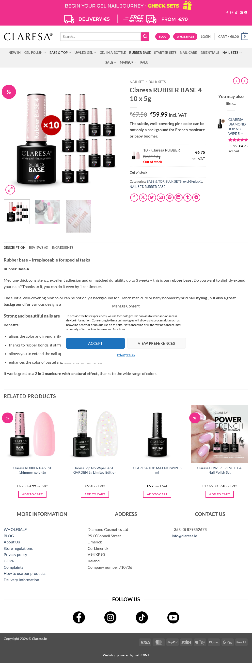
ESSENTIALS (210, 53)
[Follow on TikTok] (236, 12)
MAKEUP (127, 62)
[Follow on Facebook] (227, 12)
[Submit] (145, 36)
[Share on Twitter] (152, 197)
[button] (206, 36)
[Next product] (236, 80)
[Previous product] (244, 80)
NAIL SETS (230, 53)
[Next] (113, 136)
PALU (144, 62)
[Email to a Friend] (161, 197)
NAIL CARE (188, 53)
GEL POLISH (33, 53)
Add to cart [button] (32, 494)
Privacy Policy (126, 355)
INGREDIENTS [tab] (63, 247)
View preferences (156, 343)
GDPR (9, 560)
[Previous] (12, 136)
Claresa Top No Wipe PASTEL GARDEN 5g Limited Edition (95, 470)
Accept (95, 343)
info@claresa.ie (184, 535)
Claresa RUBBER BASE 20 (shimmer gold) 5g (32, 470)
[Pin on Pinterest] (170, 197)
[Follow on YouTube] (245, 12)
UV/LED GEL (84, 53)
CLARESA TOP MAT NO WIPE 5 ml (157, 470)
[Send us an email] (241, 12)
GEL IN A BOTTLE (113, 53)
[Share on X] (143, 197)
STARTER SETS (165, 53)
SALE (109, 62)
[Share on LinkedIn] (178, 197)
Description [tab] (15, 247)
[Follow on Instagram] (231, 12)
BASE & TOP (58, 53)
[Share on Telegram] (196, 197)
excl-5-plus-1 (192, 181)
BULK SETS (157, 82)
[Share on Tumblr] (187, 197)
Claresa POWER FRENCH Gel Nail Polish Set (219, 470)
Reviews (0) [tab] (38, 247)
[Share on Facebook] (134, 197)
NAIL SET (137, 82)
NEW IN (15, 53)
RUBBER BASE (140, 53)
